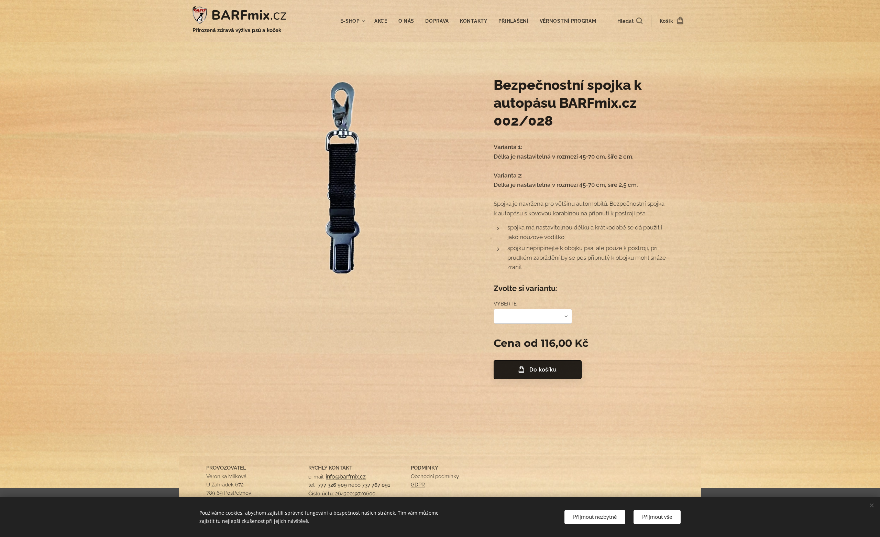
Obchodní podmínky (435, 476)
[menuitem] (354, 21)
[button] (630, 21)
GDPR (418, 485)
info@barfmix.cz (346, 476)
